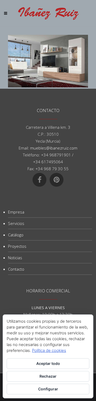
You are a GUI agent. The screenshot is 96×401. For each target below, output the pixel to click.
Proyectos (17, 246)
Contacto (16, 269)
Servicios (16, 223)
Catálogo (15, 234)
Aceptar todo (48, 363)
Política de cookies (49, 350)
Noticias (15, 257)
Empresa (16, 212)
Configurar (48, 389)
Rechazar (48, 376)
